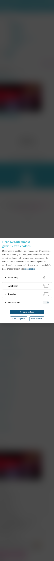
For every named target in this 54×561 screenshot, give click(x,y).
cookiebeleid (29, 269)
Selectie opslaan (27, 312)
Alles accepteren (18, 319)
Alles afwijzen (36, 319)
